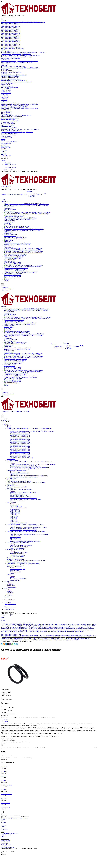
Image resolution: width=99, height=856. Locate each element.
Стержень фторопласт (20, 627)
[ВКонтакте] (1, 644)
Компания (9, 591)
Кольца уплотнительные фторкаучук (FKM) (67, 639)
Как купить (10, 584)
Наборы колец (50, 627)
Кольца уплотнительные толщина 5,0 (56, 638)
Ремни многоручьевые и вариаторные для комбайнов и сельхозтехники (29, 534)
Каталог (9, 427)
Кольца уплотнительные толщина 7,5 (26, 639)
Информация (4, 829)
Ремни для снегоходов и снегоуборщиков (21, 545)
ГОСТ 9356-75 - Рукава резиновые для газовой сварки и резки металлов (65, 630)
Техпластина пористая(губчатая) (54, 631)
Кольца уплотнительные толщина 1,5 (50, 635)
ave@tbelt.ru (5, 169)
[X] (8, 644)
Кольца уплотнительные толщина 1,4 (30, 635)
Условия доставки (5, 840)
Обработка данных (6, 834)
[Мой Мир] (6, 644)
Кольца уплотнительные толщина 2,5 (32, 637)
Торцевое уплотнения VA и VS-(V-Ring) (36, 627)
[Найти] (2, 19)
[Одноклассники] (4, 644)
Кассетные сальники (14, 624)
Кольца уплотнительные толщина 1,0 (10, 635)
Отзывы (6, 721)
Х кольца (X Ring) (25, 626)
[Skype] (14, 644)
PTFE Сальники (5, 624)
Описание (6, 719)
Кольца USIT (34, 626)
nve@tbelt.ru (11, 169)
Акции (2, 820)
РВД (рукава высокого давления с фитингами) (50, 626)
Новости (3, 826)
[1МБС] (18, 685)
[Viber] (10, 644)
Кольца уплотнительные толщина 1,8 (70, 635)
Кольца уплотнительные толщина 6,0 (76, 638)
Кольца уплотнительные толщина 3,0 (51, 637)
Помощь (3, 836)
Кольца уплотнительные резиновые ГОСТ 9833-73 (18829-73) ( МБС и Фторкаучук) (32, 431)
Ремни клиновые (14, 505)
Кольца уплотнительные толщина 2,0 (12, 637)
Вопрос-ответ (4, 843)
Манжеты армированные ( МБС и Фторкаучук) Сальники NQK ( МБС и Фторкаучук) (32, 464)
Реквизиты (3, 827)
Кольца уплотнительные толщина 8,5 (46, 639)
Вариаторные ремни (24, 630)
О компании (4, 825)
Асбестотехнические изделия (17, 569)
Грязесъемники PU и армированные (19, 473)
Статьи (2, 832)
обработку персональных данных (19, 818)
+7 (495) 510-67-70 (6, 155)
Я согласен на (15, 818)
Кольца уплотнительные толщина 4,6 (37, 638)
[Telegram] (17, 644)
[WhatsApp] (12, 644)
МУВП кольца (10, 627)
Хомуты (12, 577)
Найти (2, 854)
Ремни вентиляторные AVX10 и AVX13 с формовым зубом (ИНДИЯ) (28, 527)
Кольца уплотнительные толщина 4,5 (17, 638)
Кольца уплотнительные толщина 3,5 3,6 (72, 637)
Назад (9, 425)
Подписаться (25, 816)
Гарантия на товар (5, 841)
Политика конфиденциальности (9, 833)
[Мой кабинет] (1, 390)
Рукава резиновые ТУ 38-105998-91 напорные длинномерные (30, 631)
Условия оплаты (5, 839)
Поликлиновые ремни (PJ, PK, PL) (19, 552)
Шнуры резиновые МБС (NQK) (38, 630)
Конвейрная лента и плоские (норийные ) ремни (23, 492)
